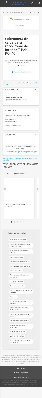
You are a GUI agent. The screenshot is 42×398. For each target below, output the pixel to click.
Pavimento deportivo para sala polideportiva (19, 276)
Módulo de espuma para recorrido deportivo (21, 291)
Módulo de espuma (16, 270)
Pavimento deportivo (16, 257)
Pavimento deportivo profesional (20, 262)
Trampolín (13, 297)
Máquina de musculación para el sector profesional (20, 245)
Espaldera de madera (17, 336)
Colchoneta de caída (16, 281)
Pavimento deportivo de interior (20, 266)
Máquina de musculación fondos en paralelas (20, 341)
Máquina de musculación (18, 240)
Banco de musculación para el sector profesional (19, 309)
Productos (19, 25)
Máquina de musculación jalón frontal (19, 315)
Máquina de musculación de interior (19, 252)
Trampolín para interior (17, 332)
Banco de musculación (17, 286)
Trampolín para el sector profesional (18, 326)
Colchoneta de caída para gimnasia (18, 302)
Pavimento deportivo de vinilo (19, 321)
